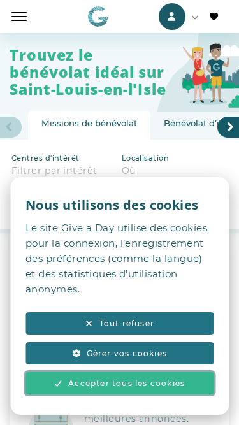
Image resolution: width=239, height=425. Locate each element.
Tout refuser (126, 323)
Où (129, 170)
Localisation (145, 158)
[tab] (89, 125)
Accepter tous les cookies (126, 383)
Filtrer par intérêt (54, 170)
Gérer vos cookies (127, 353)
